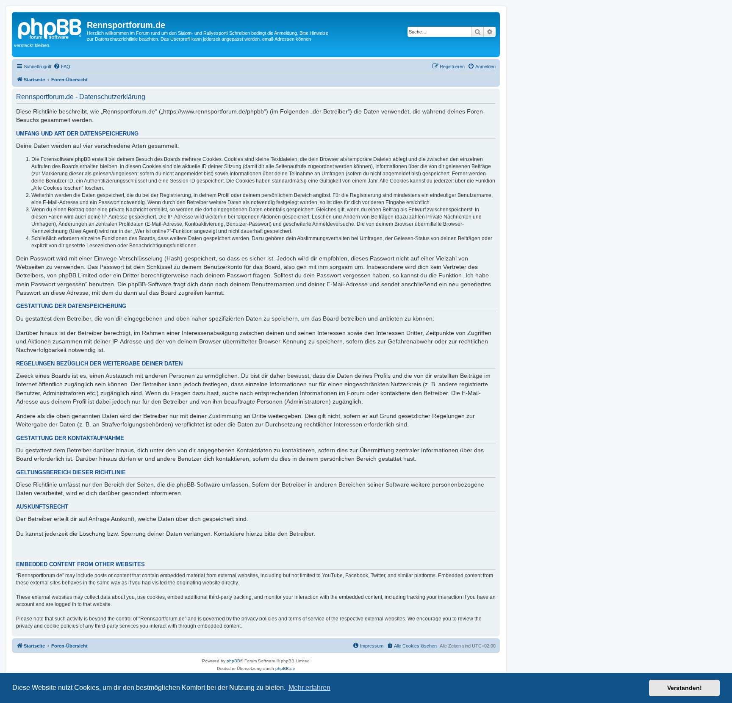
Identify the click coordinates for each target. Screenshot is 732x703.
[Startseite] (50, 27)
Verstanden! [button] (684, 687)
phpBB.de (285, 668)
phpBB (233, 661)
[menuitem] (61, 66)
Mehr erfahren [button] (309, 687)
